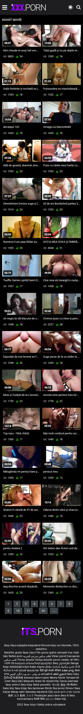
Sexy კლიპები (62, 663)
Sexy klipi (17, 681)
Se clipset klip (51, 681)
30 (43, 610)
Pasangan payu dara (47, 695)
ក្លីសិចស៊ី (8, 677)
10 (18, 610)
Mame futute (57, 677)
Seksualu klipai (32, 681)
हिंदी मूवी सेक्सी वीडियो (50, 670)
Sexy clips (29, 652)
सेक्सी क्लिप (40, 698)
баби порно (37, 666)
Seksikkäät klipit (20, 666)
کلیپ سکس (10, 659)
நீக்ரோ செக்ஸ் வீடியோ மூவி (59, 666)
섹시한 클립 (59, 684)
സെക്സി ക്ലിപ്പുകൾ (54, 674)
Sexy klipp (21, 688)
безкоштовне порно (36, 677)
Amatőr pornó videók (56, 659)
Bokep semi (18, 691)
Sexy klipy (27, 684)
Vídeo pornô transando (66, 656)
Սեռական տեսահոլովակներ (32, 663)
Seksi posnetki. (42, 684)
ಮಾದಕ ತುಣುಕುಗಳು (29, 670)
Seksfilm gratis (13, 652)
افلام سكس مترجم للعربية (37, 656)
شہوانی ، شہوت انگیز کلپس (25, 674)
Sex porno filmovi (63, 688)
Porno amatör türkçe (30, 659)
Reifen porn (15, 656)
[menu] (4, 7)
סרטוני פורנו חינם (70, 691)
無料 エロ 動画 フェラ (21, 695)
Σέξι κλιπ (54, 691)
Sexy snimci (13, 684)
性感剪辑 (18, 677)
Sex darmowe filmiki (40, 688)
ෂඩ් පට (50, 698)
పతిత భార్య (68, 670)
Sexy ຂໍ (65, 695)
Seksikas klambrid (37, 691)
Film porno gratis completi (51, 652)
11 (28, 610)
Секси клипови (69, 681)
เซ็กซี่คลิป (71, 684)
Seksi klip (9, 688)
